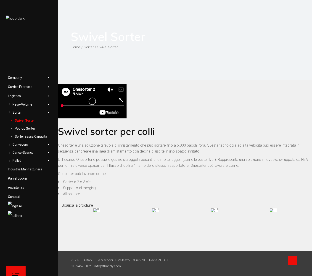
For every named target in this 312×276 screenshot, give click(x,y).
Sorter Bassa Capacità (31, 136)
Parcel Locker (17, 178)
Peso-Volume (22, 104)
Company (15, 77)
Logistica (14, 96)
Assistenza (16, 187)
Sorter (17, 112)
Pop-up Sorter (25, 128)
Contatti (14, 197)
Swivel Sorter (25, 120)
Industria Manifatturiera (25, 169)
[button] (75, 205)
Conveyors (20, 144)
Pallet (17, 160)
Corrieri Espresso (20, 87)
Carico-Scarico (23, 152)
